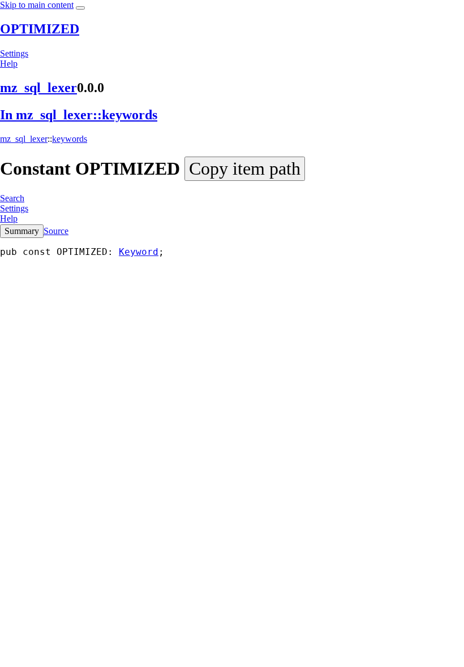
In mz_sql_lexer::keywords (78, 114)
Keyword (138, 251)
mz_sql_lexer (38, 87)
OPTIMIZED (39, 28)
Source (56, 231)
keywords (69, 139)
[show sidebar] (80, 8)
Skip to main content (37, 5)
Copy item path (244, 168)
